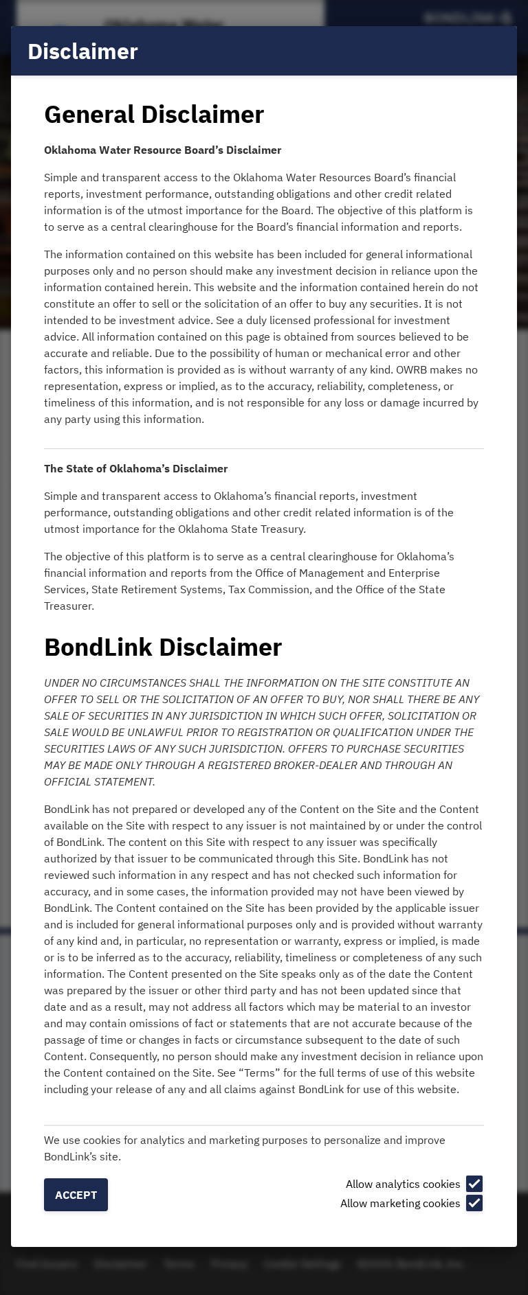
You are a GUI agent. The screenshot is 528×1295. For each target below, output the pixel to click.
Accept (76, 1195)
